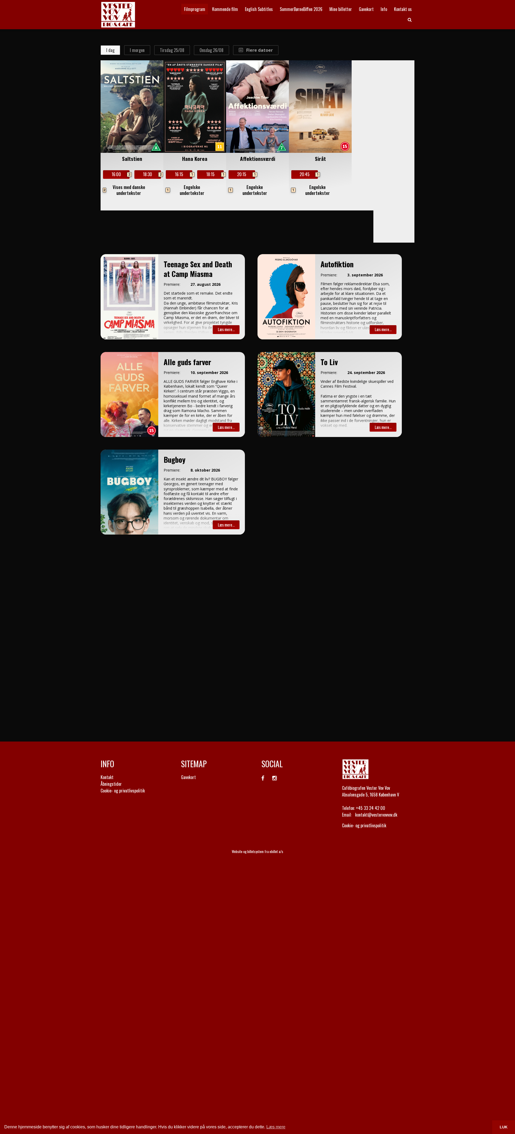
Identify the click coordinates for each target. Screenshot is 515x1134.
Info (384, 9)
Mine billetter (340, 9)
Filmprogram (194, 9)
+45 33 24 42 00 (370, 808)
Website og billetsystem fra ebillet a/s (257, 851)
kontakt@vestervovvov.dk (376, 814)
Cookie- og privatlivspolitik (123, 790)
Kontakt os (403, 9)
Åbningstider (111, 784)
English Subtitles (259, 9)
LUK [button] (503, 1127)
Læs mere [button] (275, 1127)
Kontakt (107, 777)
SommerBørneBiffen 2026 (301, 9)
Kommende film (225, 9)
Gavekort (366, 9)
